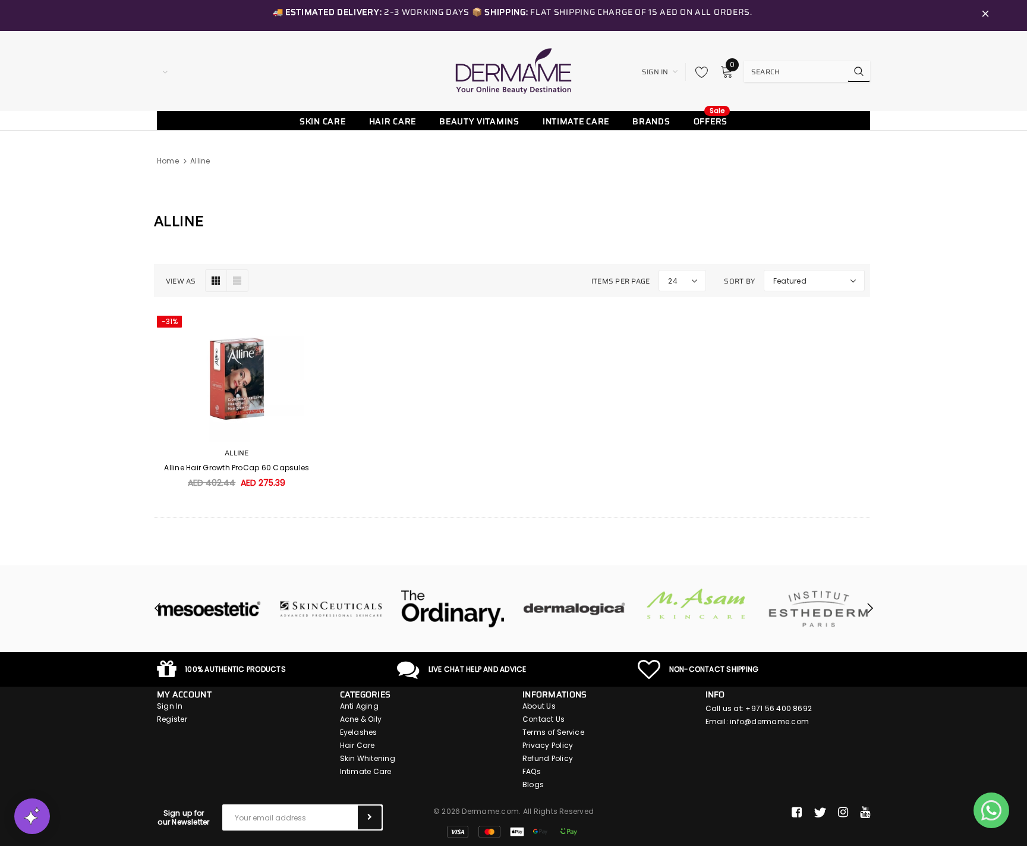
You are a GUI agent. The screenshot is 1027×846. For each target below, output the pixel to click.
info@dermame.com (769, 721)
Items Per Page (620, 281)
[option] (209, 609)
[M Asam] (696, 603)
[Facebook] (797, 812)
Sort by (739, 281)
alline (200, 161)
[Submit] (370, 817)
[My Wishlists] (698, 72)
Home (168, 161)
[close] (985, 15)
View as (181, 281)
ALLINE (236, 452)
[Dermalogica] (574, 609)
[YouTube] (865, 812)
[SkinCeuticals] (331, 609)
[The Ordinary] (453, 609)
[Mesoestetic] (209, 609)
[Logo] (513, 70)
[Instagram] (843, 812)
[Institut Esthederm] (818, 609)
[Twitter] (820, 812)
